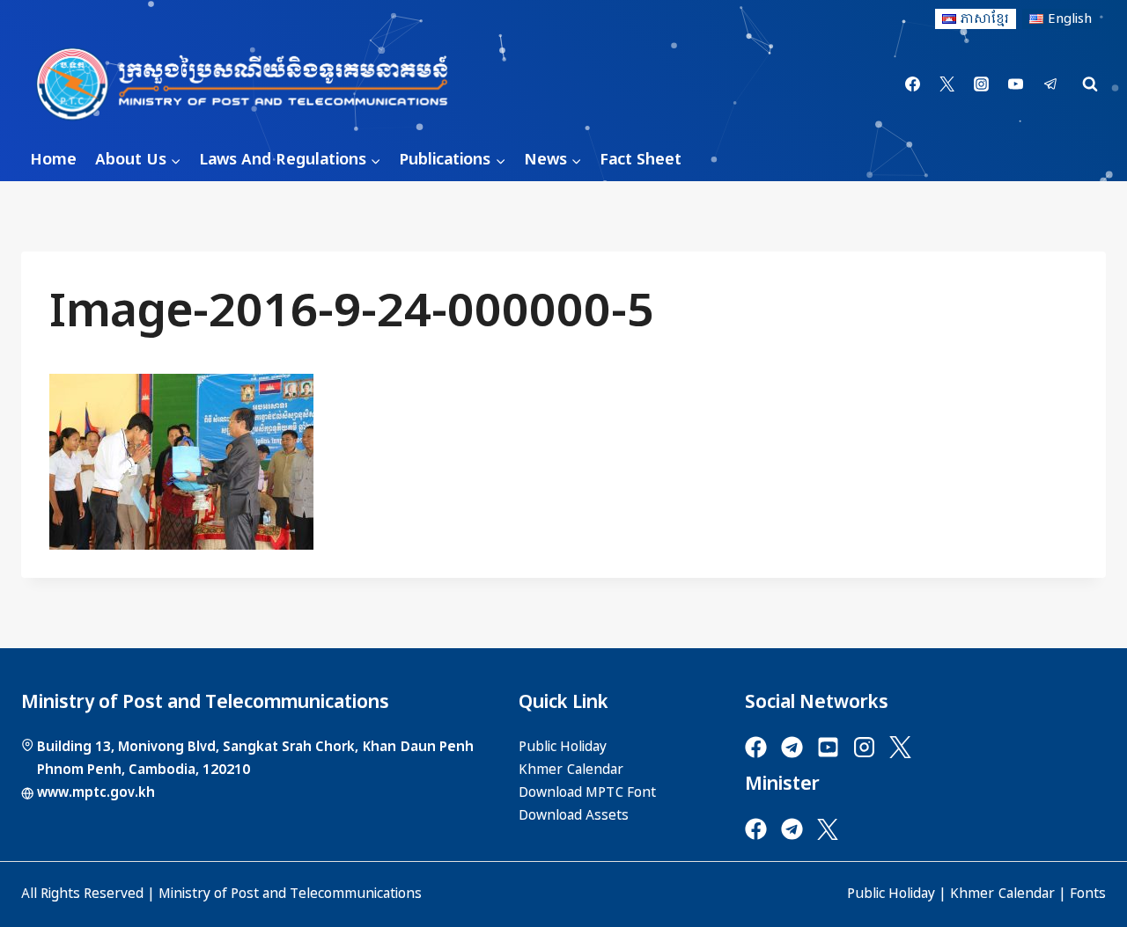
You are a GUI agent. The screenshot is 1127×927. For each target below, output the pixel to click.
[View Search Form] (1090, 84)
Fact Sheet (640, 159)
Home (53, 159)
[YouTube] (1016, 84)
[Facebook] (913, 84)
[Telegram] (1050, 84)
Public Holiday (891, 893)
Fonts (1088, 893)
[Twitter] (947, 84)
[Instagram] (982, 84)
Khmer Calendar (1002, 893)
